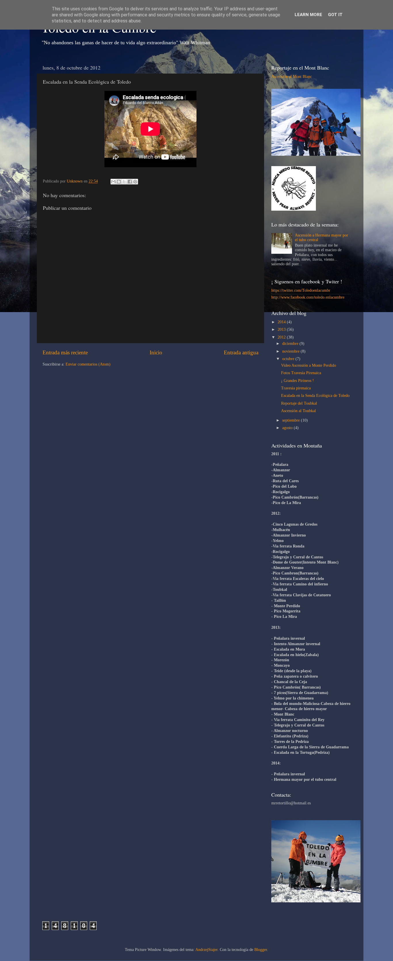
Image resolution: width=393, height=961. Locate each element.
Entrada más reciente (65, 352)
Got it (335, 14)
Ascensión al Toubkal (298, 411)
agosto (288, 428)
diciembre (290, 343)
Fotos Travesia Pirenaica (301, 373)
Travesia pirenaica (296, 388)
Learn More (308, 14)
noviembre (291, 351)
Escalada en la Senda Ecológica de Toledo (315, 395)
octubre (288, 359)
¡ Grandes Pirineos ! (297, 380)
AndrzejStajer (206, 949)
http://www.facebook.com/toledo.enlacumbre (307, 297)
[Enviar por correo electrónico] (113, 181)
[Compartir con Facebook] (130, 181)
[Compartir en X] (124, 181)
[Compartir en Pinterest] (135, 181)
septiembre (291, 420)
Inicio (156, 352)
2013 (282, 329)
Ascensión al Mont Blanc (291, 76)
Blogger (260, 949)
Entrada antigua (241, 352)
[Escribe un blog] (119, 181)
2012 (282, 337)
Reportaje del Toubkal (299, 403)
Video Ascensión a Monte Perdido (308, 365)
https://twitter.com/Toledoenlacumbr (300, 290)
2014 (282, 322)
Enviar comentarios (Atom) (88, 364)
